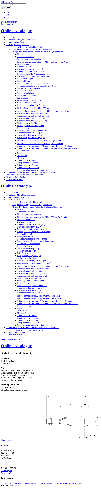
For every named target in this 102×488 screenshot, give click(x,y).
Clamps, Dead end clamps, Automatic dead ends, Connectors (37, 52)
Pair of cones (22, 98)
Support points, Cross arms (17, 42)
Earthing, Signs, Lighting (16, 177)
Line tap (20, 54)
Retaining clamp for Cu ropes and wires (33, 74)
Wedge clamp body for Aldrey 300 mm (34, 108)
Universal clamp (24, 67)
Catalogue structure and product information (19, 483)
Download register (9, 22)
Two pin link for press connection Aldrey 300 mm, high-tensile (44, 111)
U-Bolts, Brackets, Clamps (17, 44)
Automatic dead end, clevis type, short (33, 113)
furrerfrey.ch (6, 473)
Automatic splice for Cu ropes (29, 133)
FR (7, 15)
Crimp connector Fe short (27, 163)
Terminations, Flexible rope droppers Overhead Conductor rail (32, 172)
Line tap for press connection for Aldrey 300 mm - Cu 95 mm (43, 62)
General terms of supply (64, 483)
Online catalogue (16, 30)
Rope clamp (22, 153)
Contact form (6, 470)
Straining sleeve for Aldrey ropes (30, 125)
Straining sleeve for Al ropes (29, 123)
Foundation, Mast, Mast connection (21, 40)
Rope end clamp (24, 151)
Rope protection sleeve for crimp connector (35, 170)
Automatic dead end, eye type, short (32, 118)
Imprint (78, 483)
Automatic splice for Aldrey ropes (31, 137)
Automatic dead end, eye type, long (32, 121)
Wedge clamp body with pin (29, 100)
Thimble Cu (22, 158)
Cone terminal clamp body (28, 93)
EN (7, 17)
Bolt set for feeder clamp (27, 91)
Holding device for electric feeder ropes (33, 76)
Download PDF (13, 339)
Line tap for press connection (29, 59)
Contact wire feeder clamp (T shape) (32, 83)
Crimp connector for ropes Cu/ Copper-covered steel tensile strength (45, 146)
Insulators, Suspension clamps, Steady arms (24, 175)
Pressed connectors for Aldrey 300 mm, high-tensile (39, 140)
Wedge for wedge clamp (27, 103)
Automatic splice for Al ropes (29, 135)
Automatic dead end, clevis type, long (33, 116)
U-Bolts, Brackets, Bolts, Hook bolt (27, 47)
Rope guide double (25, 81)
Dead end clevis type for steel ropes (32, 130)
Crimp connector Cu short (28, 167)
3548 (23, 339)
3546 (3, 339)
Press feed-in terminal (26, 64)
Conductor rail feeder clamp (28, 88)
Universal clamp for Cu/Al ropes (30, 71)
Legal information (46, 483)
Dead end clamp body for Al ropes (31, 105)
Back (10, 440)
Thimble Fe (22, 155)
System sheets (12, 37)
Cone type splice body (26, 95)
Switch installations (14, 179)
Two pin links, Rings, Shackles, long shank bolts (32, 49)
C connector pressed (25, 56)
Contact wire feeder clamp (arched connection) (36, 86)
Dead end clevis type (26, 128)
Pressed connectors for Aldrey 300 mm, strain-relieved (40, 143)
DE (7, 12)
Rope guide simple (25, 79)
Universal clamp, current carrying (31, 69)
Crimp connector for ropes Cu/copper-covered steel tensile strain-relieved (47, 148)
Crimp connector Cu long (27, 165)
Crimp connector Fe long (27, 160)
